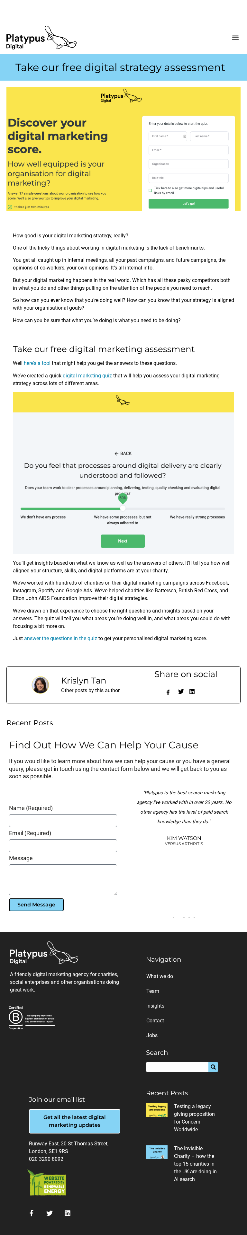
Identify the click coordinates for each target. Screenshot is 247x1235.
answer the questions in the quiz (60, 638)
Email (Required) (30, 833)
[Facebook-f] (168, 692)
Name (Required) (31, 808)
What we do (159, 976)
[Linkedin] (68, 1213)
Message (21, 858)
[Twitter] (50, 1213)
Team (152, 991)
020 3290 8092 (46, 1159)
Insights (155, 1006)
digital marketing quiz (87, 376)
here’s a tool (37, 363)
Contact (155, 1021)
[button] (235, 37)
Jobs (152, 1035)
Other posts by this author (90, 690)
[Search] (213, 1067)
